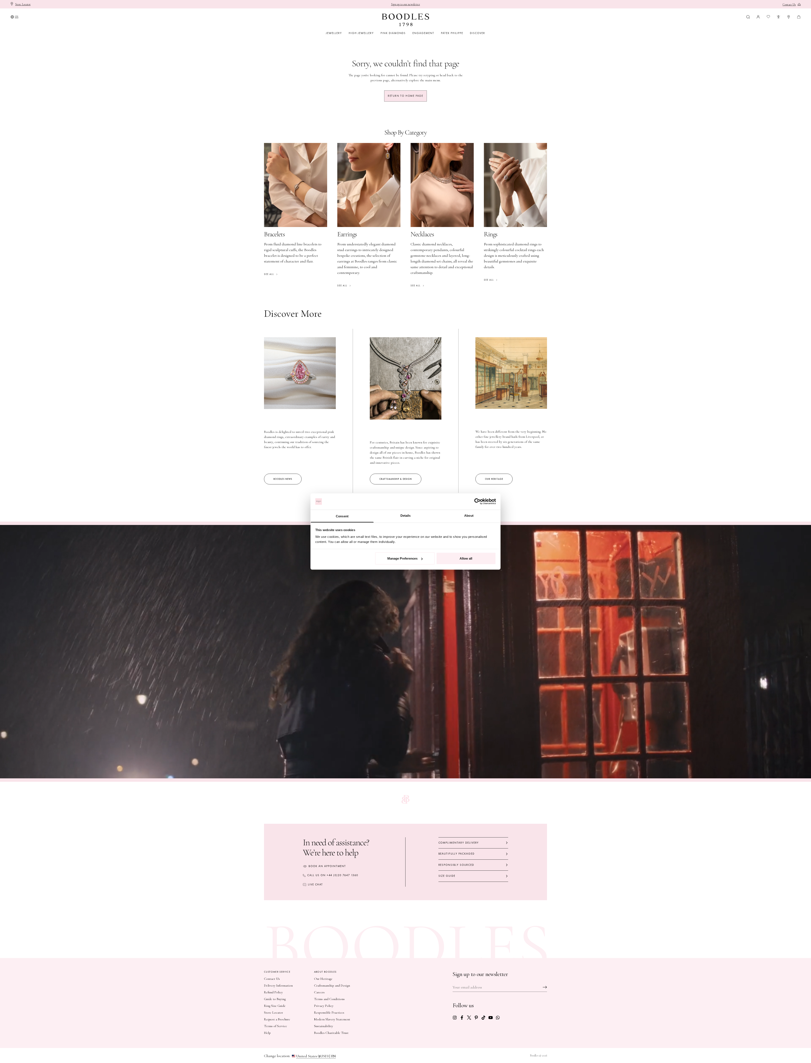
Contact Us (272, 979)
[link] (455, 1017)
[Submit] (544, 987)
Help (267, 1033)
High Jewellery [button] (361, 33)
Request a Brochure (277, 1019)
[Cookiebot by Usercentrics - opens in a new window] (477, 501)
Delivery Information (278, 985)
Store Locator (273, 1012)
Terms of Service (275, 1026)
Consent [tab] (342, 516)
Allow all (466, 558)
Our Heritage (323, 979)
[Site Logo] (405, 20)
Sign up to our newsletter (405, 4)
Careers (319, 992)
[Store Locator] (788, 16)
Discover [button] (477, 33)
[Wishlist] (768, 16)
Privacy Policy (323, 1006)
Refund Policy (273, 992)
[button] (748, 16)
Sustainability (323, 1026)
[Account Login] (758, 16)
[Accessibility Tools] (778, 16)
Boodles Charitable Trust (331, 1033)
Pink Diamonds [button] (393, 33)
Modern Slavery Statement (332, 1019)
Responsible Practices (329, 1012)
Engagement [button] (423, 33)
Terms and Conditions (329, 999)
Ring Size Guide (275, 1006)
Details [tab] (405, 515)
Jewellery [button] (334, 33)
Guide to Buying (275, 999)
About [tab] (469, 515)
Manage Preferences (402, 558)
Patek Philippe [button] (452, 33)
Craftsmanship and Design (332, 985)
